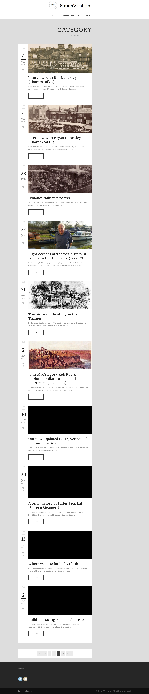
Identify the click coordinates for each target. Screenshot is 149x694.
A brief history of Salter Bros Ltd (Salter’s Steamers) (55, 506)
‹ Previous (42, 653)
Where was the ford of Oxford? (53, 564)
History (54, 15)
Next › (69, 653)
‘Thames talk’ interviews (49, 198)
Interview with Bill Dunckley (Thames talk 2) (52, 80)
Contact (21, 669)
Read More (36, 95)
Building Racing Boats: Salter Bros (56, 620)
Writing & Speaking (72, 15)
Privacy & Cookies (25, 691)
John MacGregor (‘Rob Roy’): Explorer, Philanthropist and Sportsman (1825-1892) (52, 378)
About (89, 15)
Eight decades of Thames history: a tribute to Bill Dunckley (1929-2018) (58, 256)
